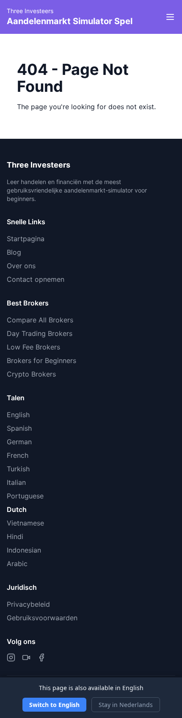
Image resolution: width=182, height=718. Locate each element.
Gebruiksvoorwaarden (42, 617)
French (17, 455)
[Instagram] (11, 657)
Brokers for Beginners (41, 360)
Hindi (15, 536)
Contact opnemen (35, 279)
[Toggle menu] (170, 17)
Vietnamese (25, 523)
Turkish (18, 469)
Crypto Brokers (31, 374)
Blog (14, 252)
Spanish (19, 428)
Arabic (17, 563)
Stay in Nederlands (126, 705)
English (18, 414)
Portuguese (25, 496)
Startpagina (25, 238)
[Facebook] (41, 657)
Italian (16, 482)
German (19, 441)
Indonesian (24, 550)
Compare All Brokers (40, 320)
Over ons (21, 265)
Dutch (17, 509)
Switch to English (54, 705)
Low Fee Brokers (33, 347)
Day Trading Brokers (39, 333)
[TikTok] (26, 657)
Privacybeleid (28, 604)
